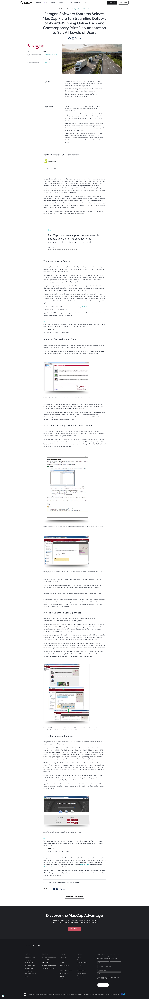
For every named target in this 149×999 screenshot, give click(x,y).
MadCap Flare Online (30, 962)
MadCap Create (29, 968)
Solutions (52, 2)
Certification (63, 979)
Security (108, 994)
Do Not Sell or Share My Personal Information (80, 994)
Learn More (73, 929)
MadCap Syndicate (30, 957)
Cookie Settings (115, 994)
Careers (79, 960)
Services (62, 962)
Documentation (64, 957)
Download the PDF (50, 169)
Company (80, 954)
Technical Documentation (49, 957)
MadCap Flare (47, 62)
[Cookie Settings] (3, 996)
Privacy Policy (105, 978)
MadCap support (86, 307)
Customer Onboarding (66, 970)
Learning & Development (48, 960)
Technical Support (64, 965)
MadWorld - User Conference (81, 974)
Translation (62, 968)
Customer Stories (82, 962)
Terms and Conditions (54, 994)
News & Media (81, 968)
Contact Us (80, 978)
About (79, 957)
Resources (77, 2)
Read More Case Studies (74, 897)
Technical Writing (64, 973)
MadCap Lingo (84, 865)
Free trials (112, 2)
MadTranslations (48, 867)
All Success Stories (65, 9)
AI (46, 2)
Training (62, 976)
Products (38, 2)
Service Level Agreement (99, 994)
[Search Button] (86, 2)
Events (79, 965)
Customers (61, 2)
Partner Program (81, 970)
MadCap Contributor (30, 973)
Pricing (70, 2)
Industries (45, 962)
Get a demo (123, 2)
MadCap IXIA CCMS (30, 965)
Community (63, 960)
